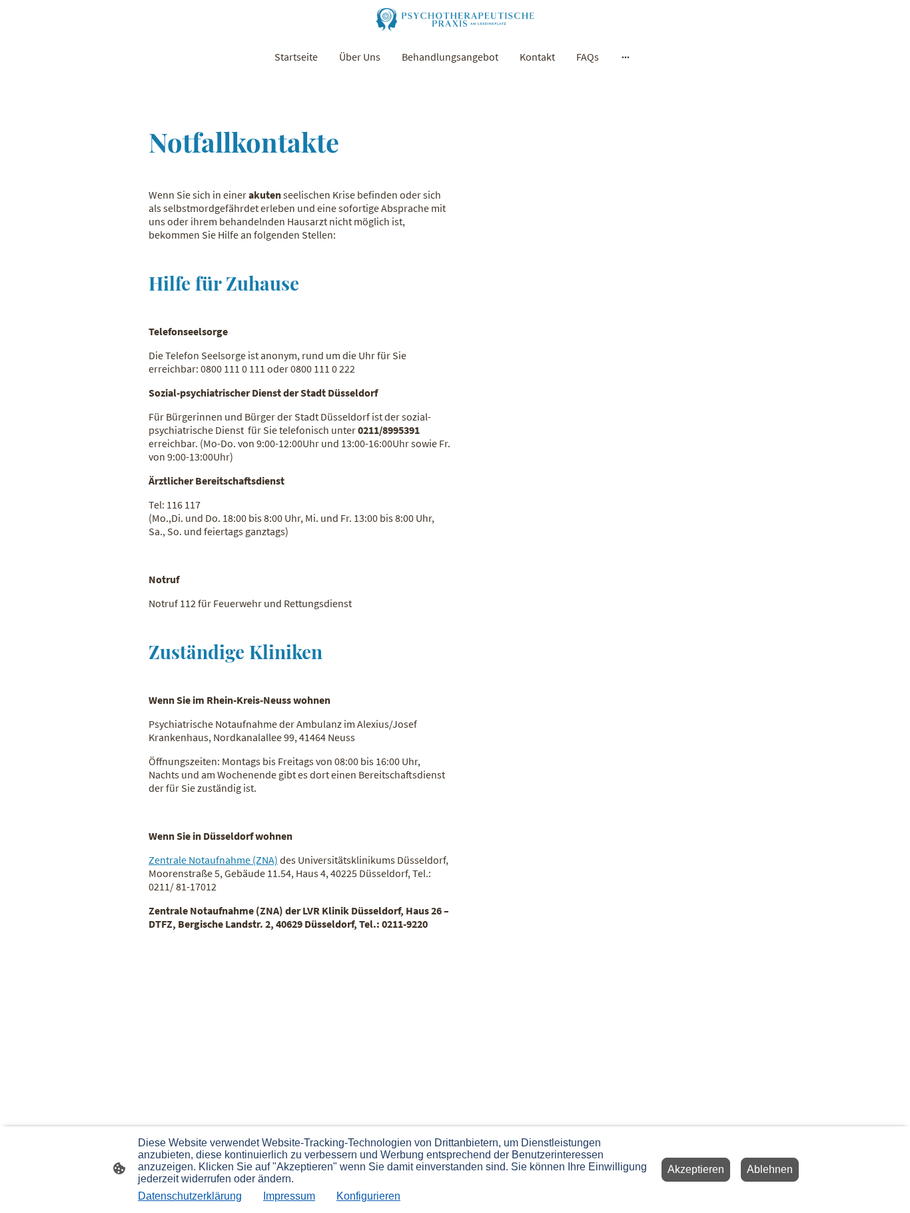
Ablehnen (770, 1169)
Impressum (289, 1196)
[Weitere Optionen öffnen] (625, 56)
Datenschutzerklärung (190, 1196)
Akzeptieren (696, 1169)
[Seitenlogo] (455, 19)
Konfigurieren (368, 1196)
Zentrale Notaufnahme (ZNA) (213, 859)
